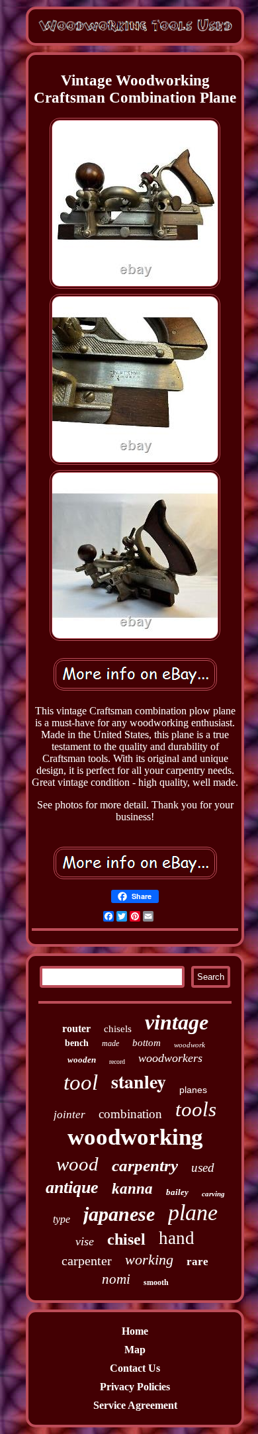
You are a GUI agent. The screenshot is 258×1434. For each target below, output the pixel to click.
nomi (116, 1279)
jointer (69, 1114)
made (110, 1043)
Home (135, 1331)
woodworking (135, 1137)
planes (193, 1089)
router (76, 1028)
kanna (132, 1188)
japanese (119, 1214)
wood (77, 1163)
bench (77, 1043)
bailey (177, 1192)
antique (72, 1187)
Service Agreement (135, 1405)
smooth (156, 1282)
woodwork (189, 1045)
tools (195, 1109)
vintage (176, 1022)
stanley (138, 1081)
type (61, 1219)
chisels (118, 1029)
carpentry (145, 1165)
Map (135, 1349)
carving (213, 1194)
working (149, 1259)
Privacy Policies (135, 1386)
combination (130, 1114)
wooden (81, 1060)
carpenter (87, 1260)
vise (84, 1241)
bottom (146, 1042)
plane (193, 1212)
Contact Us (135, 1368)
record (117, 1061)
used (202, 1167)
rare (197, 1261)
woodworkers (170, 1058)
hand (176, 1238)
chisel (126, 1239)
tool (81, 1082)
